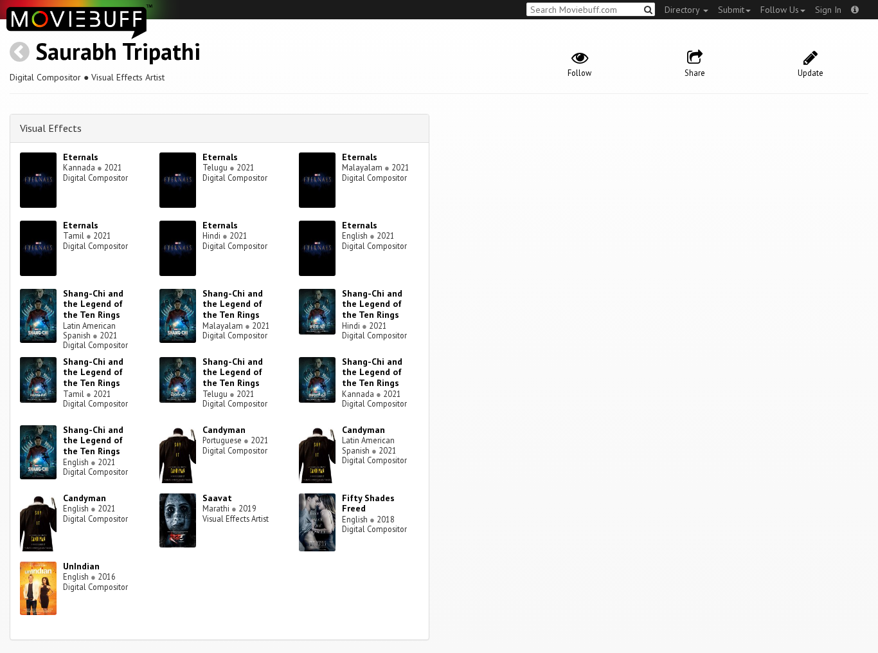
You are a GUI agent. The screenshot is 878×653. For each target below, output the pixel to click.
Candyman (224, 430)
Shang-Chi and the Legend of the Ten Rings (93, 304)
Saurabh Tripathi (118, 51)
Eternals (80, 157)
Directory (683, 9)
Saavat (217, 498)
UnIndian (81, 566)
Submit (731, 9)
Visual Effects (51, 128)
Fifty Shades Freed (368, 503)
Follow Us (779, 9)
